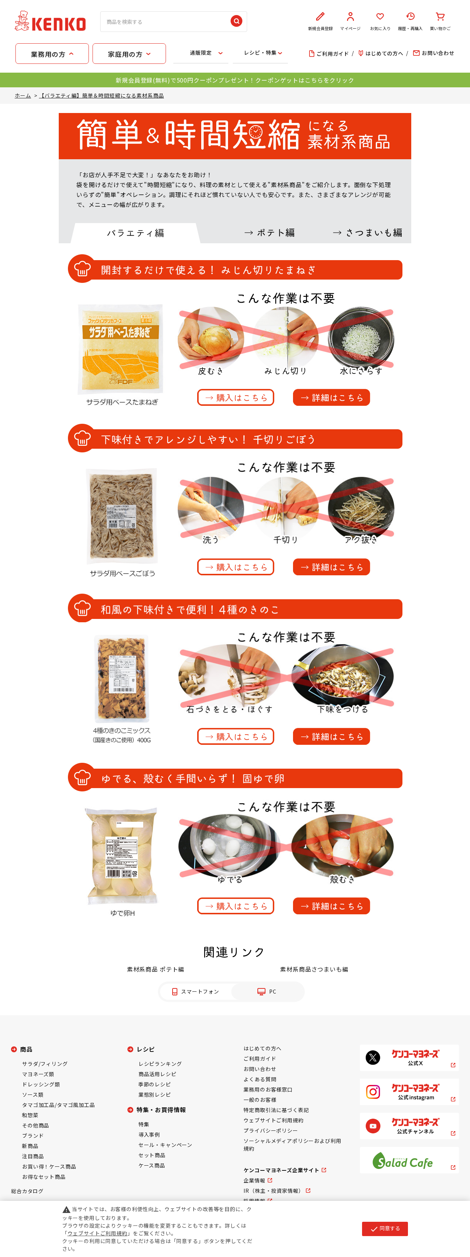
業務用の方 (48, 54)
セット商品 (152, 1155)
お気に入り (380, 28)
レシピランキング (160, 1063)
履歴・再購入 (410, 28)
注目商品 (33, 1156)
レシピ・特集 (260, 52)
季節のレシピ (154, 1084)
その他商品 (35, 1125)
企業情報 (254, 1180)
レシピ (146, 1049)
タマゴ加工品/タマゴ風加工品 (58, 1104)
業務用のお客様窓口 (268, 1089)
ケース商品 (151, 1165)
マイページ (350, 28)
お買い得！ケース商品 (49, 1166)
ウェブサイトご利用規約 (273, 1120)
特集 (143, 1124)
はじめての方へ (262, 1048)
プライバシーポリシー (270, 1130)
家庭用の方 (125, 54)
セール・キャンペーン (165, 1144)
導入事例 (149, 1134)
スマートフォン (200, 991)
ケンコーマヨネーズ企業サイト (281, 1170)
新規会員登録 (320, 28)
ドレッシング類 (41, 1084)
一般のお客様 (259, 1099)
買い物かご (440, 28)
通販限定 (201, 52)
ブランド (33, 1135)
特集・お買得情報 (161, 1109)
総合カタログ (27, 1191)
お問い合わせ (259, 1068)
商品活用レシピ (157, 1074)
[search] (236, 22)
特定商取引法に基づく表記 (276, 1110)
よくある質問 (259, 1079)
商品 (26, 1049)
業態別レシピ (154, 1094)
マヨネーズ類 (38, 1074)
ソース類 (32, 1094)
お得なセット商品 (44, 1176)
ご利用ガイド (259, 1058)
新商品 (30, 1145)
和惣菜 (30, 1115)
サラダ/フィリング (45, 1063)
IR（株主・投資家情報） (273, 1190)
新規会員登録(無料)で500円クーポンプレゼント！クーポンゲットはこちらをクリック (235, 80)
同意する (385, 1228)
